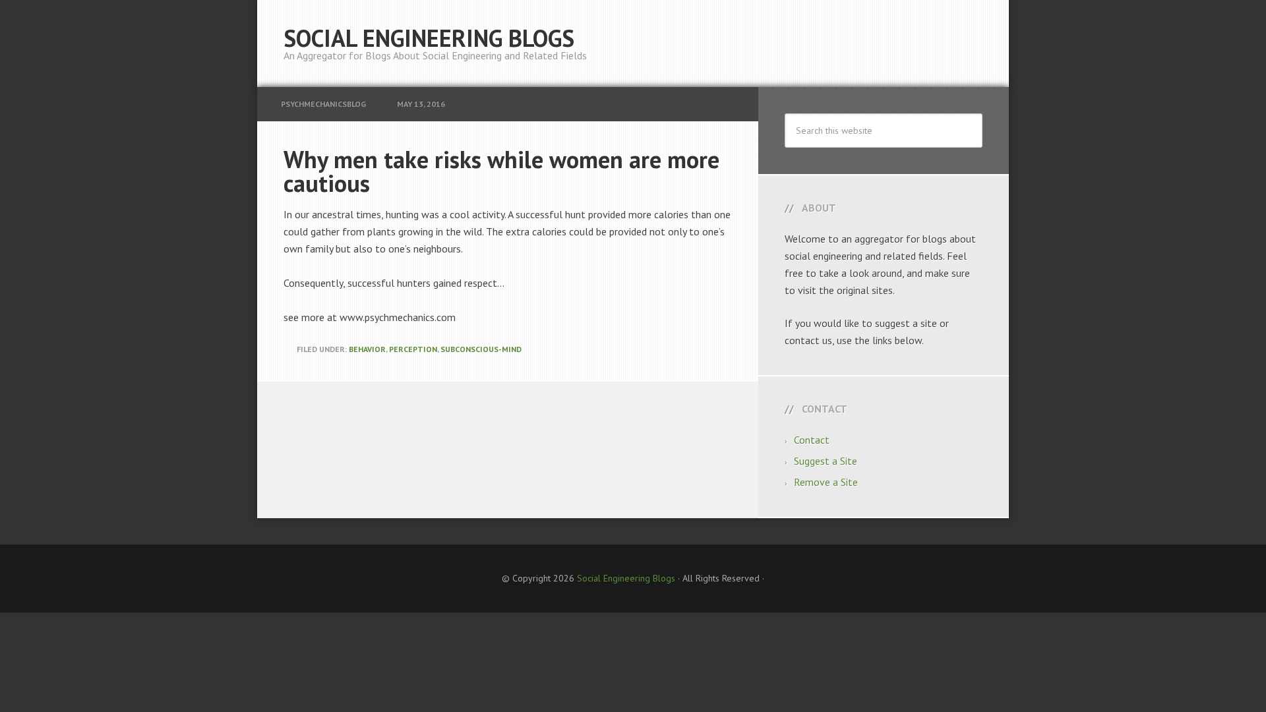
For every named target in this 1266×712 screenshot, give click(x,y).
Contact (811, 439)
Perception (413, 349)
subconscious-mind (481, 349)
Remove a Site (826, 482)
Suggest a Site (825, 460)
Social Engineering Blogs (429, 37)
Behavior (367, 349)
